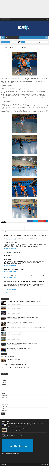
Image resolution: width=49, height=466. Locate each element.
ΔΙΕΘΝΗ (3, 393)
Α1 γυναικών (4, 382)
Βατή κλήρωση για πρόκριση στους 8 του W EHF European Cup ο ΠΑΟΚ (22, 317)
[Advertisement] (24, 9)
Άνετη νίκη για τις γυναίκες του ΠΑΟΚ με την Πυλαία (18, 307)
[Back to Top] (47, 464)
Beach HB (3, 376)
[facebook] (44, 19)
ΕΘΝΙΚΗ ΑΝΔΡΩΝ (5, 397)
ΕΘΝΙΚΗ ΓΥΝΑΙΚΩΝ (5, 399)
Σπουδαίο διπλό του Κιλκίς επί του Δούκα (16, 332)
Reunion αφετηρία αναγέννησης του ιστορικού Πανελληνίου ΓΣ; (21, 322)
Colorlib (6, 464)
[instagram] (45, 19)
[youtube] (47, 19)
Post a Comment (6, 292)
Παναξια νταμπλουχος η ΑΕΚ (7, 356)
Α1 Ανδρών (4, 380)
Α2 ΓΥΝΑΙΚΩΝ (4, 386)
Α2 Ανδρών (4, 384)
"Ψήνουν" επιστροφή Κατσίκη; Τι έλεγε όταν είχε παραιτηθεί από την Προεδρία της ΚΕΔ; (26, 327)
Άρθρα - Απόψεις (5, 378)
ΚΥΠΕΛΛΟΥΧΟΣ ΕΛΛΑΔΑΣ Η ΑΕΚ (14, 359)
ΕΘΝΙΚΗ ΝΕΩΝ (4, 408)
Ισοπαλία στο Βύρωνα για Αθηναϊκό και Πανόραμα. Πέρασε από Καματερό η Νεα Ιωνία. (26, 338)
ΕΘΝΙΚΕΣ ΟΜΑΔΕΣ (5, 395)
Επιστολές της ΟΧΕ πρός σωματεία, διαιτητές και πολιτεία (14, 364)
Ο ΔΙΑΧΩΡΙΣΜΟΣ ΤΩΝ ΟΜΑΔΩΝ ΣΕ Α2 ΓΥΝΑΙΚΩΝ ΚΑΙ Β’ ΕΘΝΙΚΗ (15, 367)
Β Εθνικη (3, 391)
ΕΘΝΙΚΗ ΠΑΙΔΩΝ (4, 410)
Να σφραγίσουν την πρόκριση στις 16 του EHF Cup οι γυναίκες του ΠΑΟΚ (23, 343)
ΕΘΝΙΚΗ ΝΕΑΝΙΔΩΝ (5, 406)
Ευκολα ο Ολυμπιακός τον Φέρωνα (14, 312)
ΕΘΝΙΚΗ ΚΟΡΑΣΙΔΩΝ (5, 404)
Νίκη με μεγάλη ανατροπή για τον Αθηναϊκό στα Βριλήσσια (20, 348)
